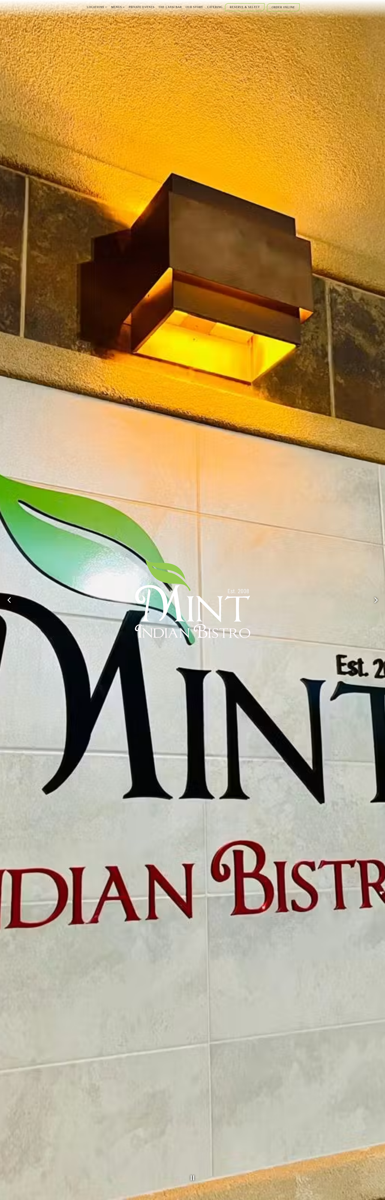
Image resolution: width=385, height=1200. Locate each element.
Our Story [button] (194, 7)
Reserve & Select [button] (245, 7)
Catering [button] (215, 7)
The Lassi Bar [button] (170, 7)
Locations (97, 7)
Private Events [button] (142, 7)
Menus (118, 7)
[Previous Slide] (9, 600)
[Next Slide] (376, 600)
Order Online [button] (283, 7)
